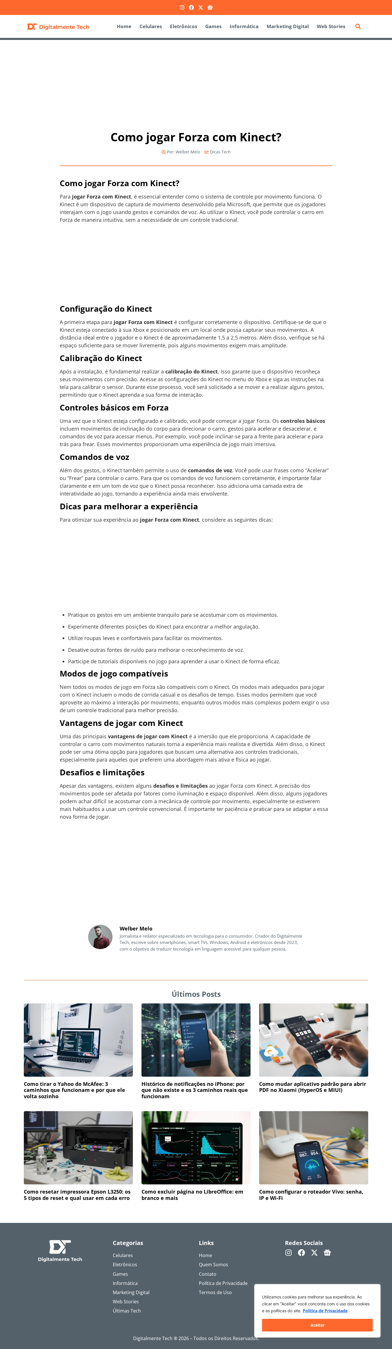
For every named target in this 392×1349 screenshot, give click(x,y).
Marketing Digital (288, 26)
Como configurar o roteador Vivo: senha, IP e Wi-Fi (311, 1194)
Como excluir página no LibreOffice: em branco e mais (192, 1194)
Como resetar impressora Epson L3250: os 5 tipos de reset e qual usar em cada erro (77, 1194)
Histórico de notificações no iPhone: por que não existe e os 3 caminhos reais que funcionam (194, 1090)
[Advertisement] (196, 82)
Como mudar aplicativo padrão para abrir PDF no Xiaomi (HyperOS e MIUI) (312, 1087)
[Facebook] (191, 7)
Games (213, 26)
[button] (358, 26)
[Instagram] (182, 7)
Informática (244, 26)
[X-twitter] (200, 7)
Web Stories (331, 26)
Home (124, 26)
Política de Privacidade (325, 1310)
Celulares (150, 26)
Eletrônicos (183, 26)
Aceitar (318, 1325)
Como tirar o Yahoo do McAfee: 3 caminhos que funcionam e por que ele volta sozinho (74, 1090)
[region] (317, 1311)
